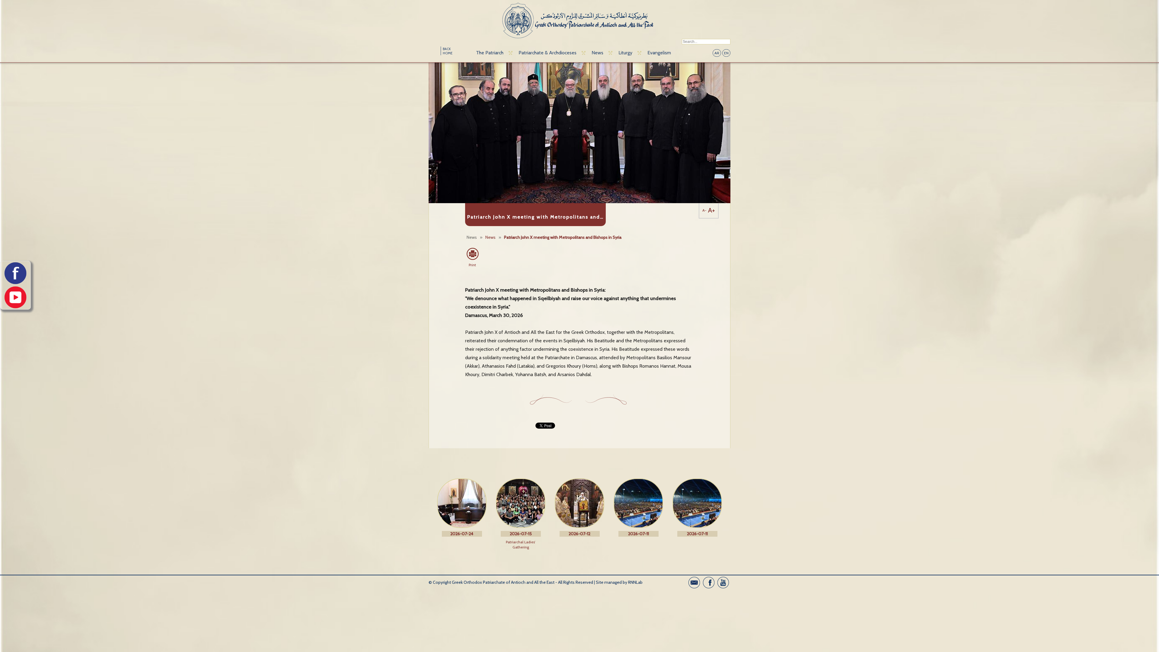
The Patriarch (489, 53)
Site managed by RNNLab (619, 582)
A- (704, 210)
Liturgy (625, 53)
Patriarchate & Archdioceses (547, 53)
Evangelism (659, 53)
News (597, 53)
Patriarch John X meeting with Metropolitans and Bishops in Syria (562, 237)
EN (726, 53)
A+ (711, 210)
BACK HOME (447, 51)
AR (716, 53)
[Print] (472, 254)
